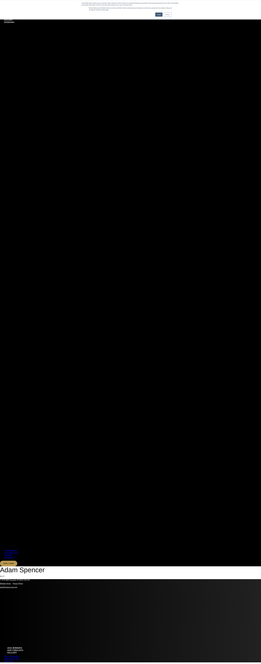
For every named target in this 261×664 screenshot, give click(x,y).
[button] (130, 286)
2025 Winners (10, 550)
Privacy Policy (18, 583)
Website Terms (5, 583)
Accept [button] (159, 14)
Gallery (8, 20)
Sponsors (9, 22)
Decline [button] (167, 14)
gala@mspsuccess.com (8, 587)
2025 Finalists (11, 553)
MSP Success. (11, 580)
